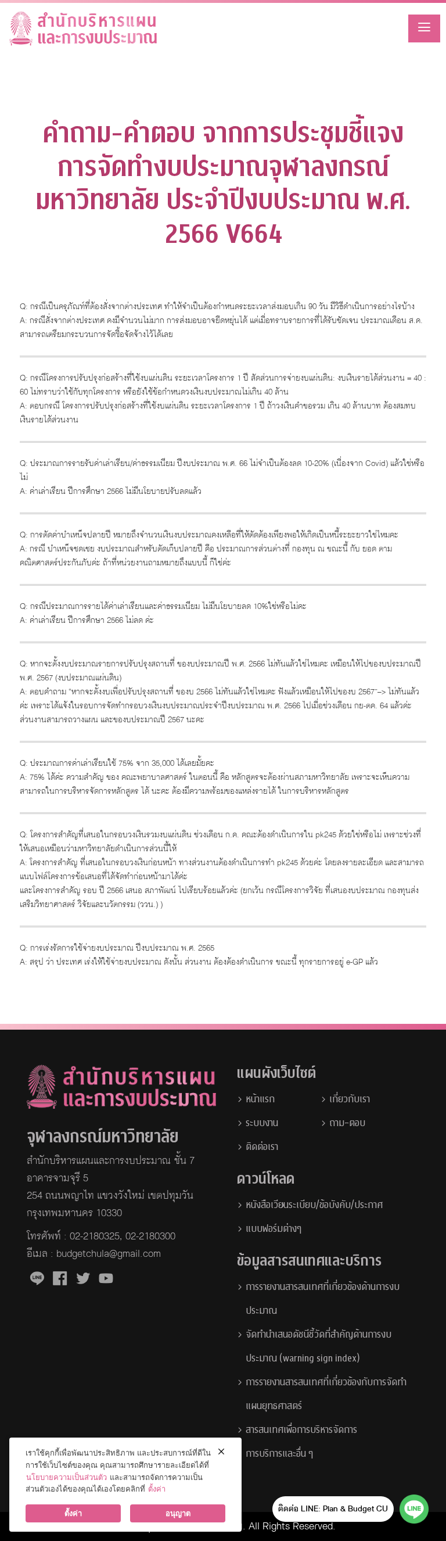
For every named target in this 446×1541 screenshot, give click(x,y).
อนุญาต (178, 1513)
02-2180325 (95, 1236)
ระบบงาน (262, 1123)
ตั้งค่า (157, 1488)
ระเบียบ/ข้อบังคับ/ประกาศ (336, 1205)
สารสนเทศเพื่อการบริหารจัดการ (301, 1429)
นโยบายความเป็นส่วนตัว (66, 1477)
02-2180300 (150, 1236)
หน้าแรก (260, 1099)
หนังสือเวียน (267, 1205)
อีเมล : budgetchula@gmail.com (94, 1254)
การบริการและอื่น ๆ (279, 1453)
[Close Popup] (221, 1451)
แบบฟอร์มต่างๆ (273, 1228)
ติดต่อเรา (262, 1146)
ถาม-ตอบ (347, 1123)
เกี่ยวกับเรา (349, 1099)
